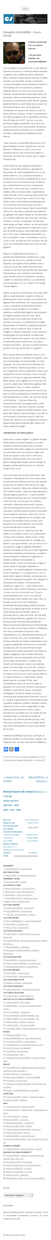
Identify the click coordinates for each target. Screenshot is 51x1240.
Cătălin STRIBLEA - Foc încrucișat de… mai (22, 1018)
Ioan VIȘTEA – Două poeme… (17, 1051)
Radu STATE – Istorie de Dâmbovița (19, 891)
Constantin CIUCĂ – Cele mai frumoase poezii (24, 1045)
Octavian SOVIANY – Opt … (17, 1035)
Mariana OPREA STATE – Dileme (19, 1126)
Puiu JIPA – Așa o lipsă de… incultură (20, 914)
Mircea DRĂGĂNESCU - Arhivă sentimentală (23, 921)
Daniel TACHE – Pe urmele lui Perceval (20, 875)
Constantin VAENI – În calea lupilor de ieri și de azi (26, 1028)
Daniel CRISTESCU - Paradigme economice (23, 989)
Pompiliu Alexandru (24, 760)
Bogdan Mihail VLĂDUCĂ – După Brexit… (22, 966)
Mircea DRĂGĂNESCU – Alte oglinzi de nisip (23, 1038)
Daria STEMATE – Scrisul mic (17, 1119)
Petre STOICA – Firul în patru (17, 927)
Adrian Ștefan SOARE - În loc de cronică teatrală (25, 1178)
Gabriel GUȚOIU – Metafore (17, 1175)
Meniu (25, 8)
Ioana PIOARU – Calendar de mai (19, 976)
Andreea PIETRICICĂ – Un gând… (19, 1168)
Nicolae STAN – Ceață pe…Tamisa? (20, 1022)
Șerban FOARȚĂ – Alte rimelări (18, 1002)
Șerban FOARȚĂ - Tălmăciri (16, 1100)
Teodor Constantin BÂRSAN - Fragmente (22, 1090)
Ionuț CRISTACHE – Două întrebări (18, 869)
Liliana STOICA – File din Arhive (17, 901)
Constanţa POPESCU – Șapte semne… (21, 1041)
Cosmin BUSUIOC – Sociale (17, 1116)
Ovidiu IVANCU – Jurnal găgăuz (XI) (19, 996)
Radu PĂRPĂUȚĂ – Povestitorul (18, 1074)
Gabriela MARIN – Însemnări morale (20, 1136)
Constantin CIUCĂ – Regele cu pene (20, 1106)
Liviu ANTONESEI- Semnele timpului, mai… (23, 1015)
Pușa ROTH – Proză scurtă (16, 1080)
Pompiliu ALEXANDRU (29, 757)
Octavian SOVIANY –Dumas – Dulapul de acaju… (25, 1097)
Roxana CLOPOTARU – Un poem (19, 1172)
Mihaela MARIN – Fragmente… (18, 947)
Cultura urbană (9, 760)
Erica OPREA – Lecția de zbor (17, 973)
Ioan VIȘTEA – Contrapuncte (17, 924)
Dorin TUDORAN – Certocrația (18, 1012)
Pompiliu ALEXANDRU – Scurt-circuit (19, 908)
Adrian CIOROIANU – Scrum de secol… (20, 888)
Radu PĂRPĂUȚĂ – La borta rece (19, 911)
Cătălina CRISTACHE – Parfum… (18, 1132)
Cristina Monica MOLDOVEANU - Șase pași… (24, 1129)
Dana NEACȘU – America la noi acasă (21, 960)
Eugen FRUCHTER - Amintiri (16, 882)
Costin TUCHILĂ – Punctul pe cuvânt (20, 1025)
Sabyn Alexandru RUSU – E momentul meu (23, 1165)
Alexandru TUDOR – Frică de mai (19, 1162)
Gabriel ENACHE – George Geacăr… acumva (24, 1149)
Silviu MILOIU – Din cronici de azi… (19, 895)
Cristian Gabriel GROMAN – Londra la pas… (23, 963)
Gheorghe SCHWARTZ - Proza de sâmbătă (23, 1077)
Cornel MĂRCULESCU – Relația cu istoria (21, 898)
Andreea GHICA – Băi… (15, 1054)
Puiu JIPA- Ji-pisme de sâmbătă (18, 1048)
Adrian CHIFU (33, 827)
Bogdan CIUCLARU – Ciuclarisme (19, 983)
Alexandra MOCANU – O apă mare (20, 1123)
